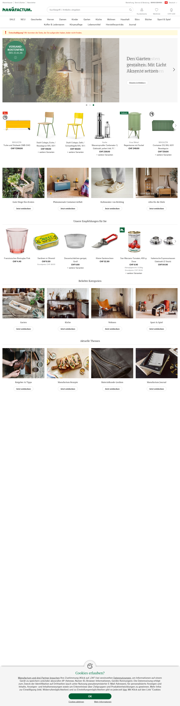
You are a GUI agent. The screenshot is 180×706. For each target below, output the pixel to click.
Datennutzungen (122, 677)
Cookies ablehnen (76, 701)
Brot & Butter (20, 2)
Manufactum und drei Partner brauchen (39, 677)
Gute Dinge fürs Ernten (23, 202)
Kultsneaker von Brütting (112, 202)
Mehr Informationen (102, 701)
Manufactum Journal (156, 382)
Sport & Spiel (156, 322)
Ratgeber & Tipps (23, 382)
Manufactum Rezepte (68, 382)
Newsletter (31, 2)
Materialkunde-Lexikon (112, 382)
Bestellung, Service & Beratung (144, 2)
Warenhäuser (7, 2)
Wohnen (112, 322)
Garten (23, 322)
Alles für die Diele (156, 202)
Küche (68, 322)
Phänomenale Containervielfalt (67, 202)
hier (125, 689)
